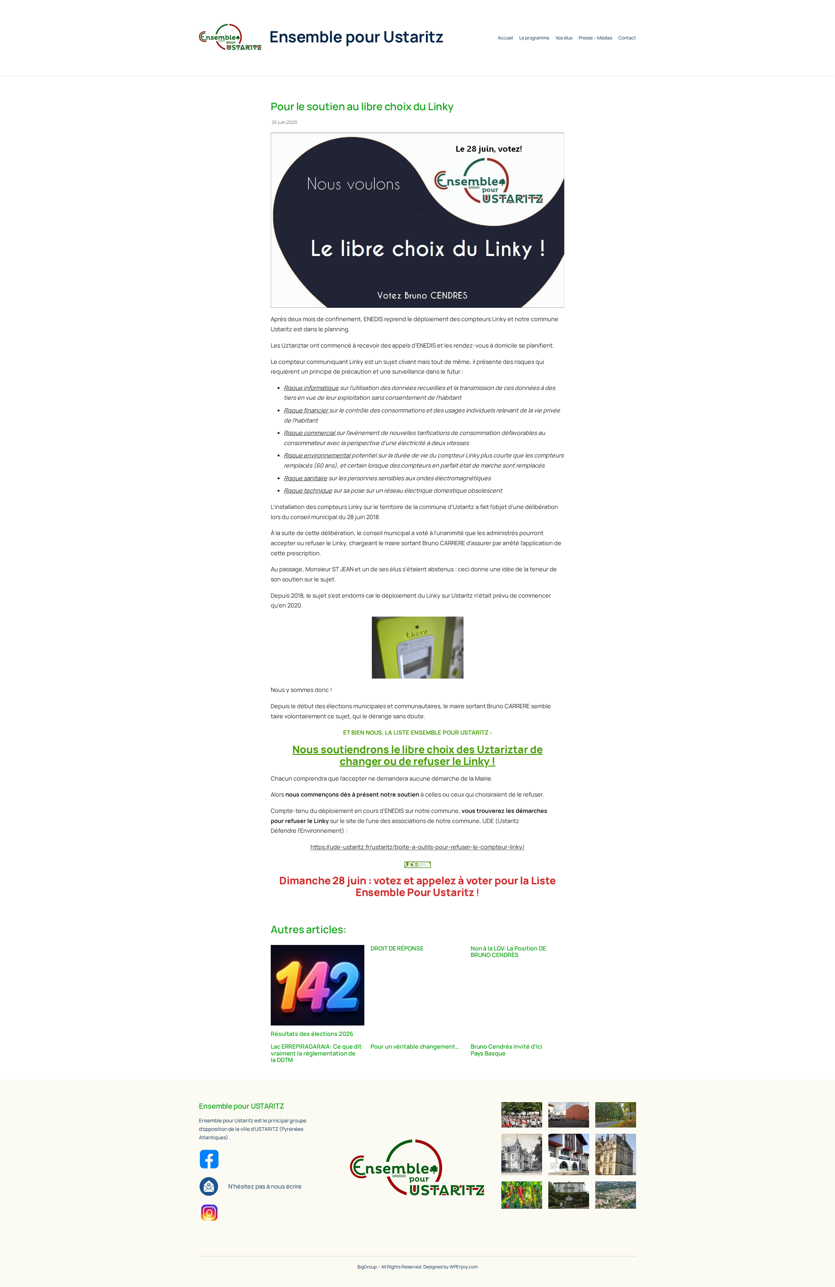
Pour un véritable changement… (415, 1046)
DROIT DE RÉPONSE (397, 948)
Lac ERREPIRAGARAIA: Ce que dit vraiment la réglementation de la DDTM (316, 1053)
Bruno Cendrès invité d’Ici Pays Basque (506, 1049)
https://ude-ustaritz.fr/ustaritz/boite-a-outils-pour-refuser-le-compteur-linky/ (417, 847)
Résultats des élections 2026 (312, 1033)
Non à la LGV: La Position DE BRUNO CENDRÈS (508, 951)
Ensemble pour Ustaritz (356, 36)
